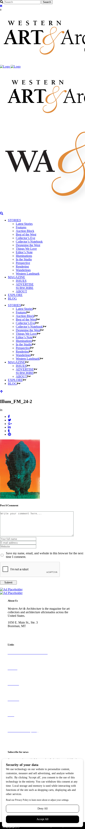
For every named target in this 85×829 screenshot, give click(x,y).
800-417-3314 (17, 629)
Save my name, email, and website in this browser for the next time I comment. (44, 555)
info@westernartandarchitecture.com (31, 633)
